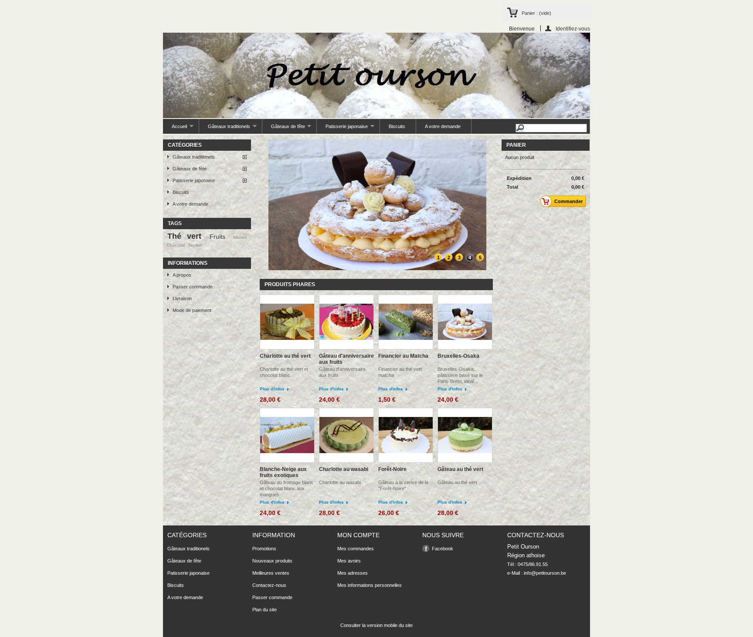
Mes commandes (355, 548)
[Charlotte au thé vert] (287, 323)
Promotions (264, 548)
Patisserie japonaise (342, 129)
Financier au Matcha (403, 356)
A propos (182, 275)
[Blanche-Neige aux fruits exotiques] (287, 436)
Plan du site (264, 609)
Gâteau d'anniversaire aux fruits (346, 359)
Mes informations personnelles (369, 585)
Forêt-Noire (392, 469)
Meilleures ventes (270, 573)
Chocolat (176, 245)
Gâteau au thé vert (460, 469)
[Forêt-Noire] (405, 436)
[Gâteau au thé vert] (465, 436)
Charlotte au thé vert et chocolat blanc (284, 372)
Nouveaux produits (272, 560)
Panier (516, 145)
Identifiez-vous (573, 28)
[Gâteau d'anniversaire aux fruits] (346, 323)
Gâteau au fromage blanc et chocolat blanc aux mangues (286, 488)
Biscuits (397, 126)
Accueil (175, 129)
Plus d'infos (272, 388)
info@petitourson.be (545, 573)
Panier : (536, 13)
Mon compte (358, 535)
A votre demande (443, 126)
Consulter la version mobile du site (376, 625)
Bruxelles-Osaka (458, 356)
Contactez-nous (269, 585)
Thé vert (184, 236)
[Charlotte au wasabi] (346, 436)
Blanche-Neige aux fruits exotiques (283, 472)
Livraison (182, 298)
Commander (568, 201)
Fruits (217, 236)
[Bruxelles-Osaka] (465, 323)
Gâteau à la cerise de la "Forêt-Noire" (403, 485)
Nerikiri (195, 245)
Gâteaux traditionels (224, 129)
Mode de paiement (192, 310)
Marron (240, 237)
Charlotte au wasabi (343, 469)
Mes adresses (352, 573)
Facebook (442, 548)
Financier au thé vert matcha (400, 372)
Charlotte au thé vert (285, 356)
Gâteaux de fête (283, 129)
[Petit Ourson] (376, 76)
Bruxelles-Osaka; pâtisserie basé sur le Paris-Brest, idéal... (460, 375)
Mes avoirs (349, 560)
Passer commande (193, 286)
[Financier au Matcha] (405, 323)
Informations (187, 263)
